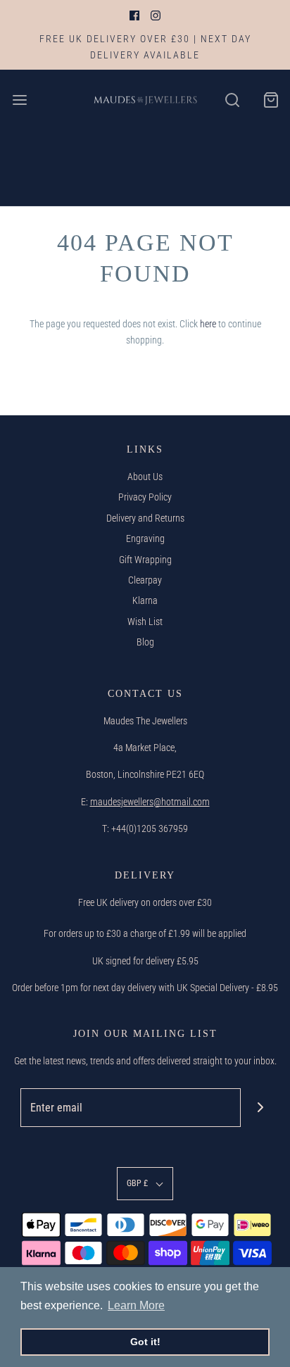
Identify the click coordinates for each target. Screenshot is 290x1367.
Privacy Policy (145, 497)
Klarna (145, 600)
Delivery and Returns (145, 518)
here (208, 323)
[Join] (260, 1107)
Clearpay (145, 580)
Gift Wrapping (145, 559)
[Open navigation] (19, 99)
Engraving (145, 538)
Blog (145, 642)
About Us (145, 476)
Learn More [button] (136, 1305)
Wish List (145, 621)
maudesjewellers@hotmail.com (150, 801)
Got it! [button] (145, 1341)
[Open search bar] (232, 99)
